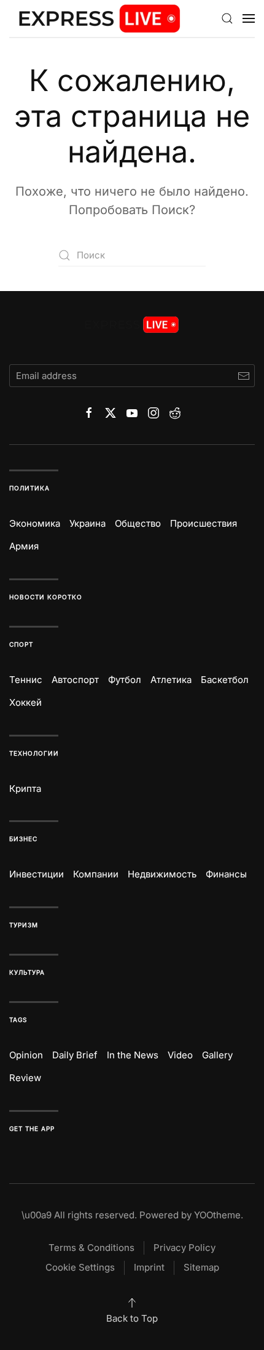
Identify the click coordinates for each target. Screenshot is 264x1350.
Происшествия (203, 523)
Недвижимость (162, 874)
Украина (87, 523)
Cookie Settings (80, 1267)
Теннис (25, 679)
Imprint (149, 1267)
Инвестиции (36, 874)
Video (180, 1055)
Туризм (23, 925)
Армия (24, 546)
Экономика (34, 523)
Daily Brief (75, 1055)
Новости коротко (45, 597)
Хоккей (25, 702)
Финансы (226, 874)
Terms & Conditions (91, 1247)
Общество (138, 523)
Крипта (25, 788)
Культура (27, 972)
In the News (132, 1055)
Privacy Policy (184, 1247)
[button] (227, 18)
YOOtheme (217, 1215)
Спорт (21, 644)
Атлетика (171, 679)
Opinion (26, 1055)
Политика (29, 488)
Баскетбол (225, 679)
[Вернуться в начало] (100, 18)
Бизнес (23, 838)
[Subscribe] (243, 375)
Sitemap (201, 1267)
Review (25, 1078)
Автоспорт (75, 679)
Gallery (217, 1055)
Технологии (34, 753)
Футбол (124, 679)
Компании (95, 874)
